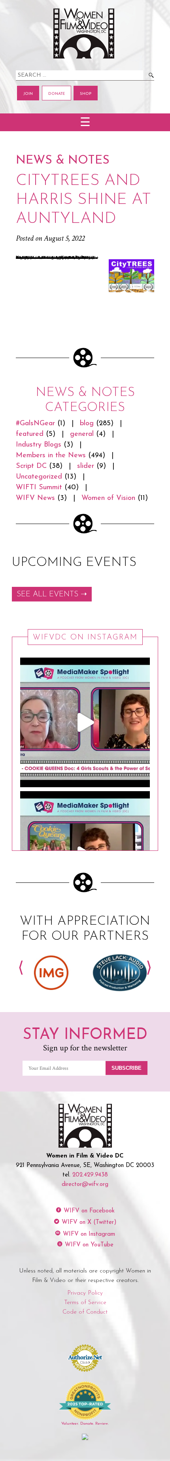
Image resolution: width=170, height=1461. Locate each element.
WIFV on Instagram (89, 1234)
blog (87, 423)
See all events (47, 594)
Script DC (31, 466)
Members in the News (51, 455)
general (82, 434)
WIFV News (35, 498)
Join (28, 94)
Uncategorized (39, 477)
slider (85, 466)
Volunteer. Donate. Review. (85, 1423)
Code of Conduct (85, 1312)
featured (29, 434)
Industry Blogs (38, 445)
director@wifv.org (85, 1185)
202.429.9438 (90, 1175)
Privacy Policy (85, 1293)
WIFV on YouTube (89, 1245)
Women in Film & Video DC (85, 33)
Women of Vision (108, 498)
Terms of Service (85, 1303)
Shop (85, 94)
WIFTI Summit (39, 487)
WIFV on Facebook (89, 1211)
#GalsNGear (35, 423)
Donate (56, 94)
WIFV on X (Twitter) (89, 1222)
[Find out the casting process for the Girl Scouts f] (85, 722)
